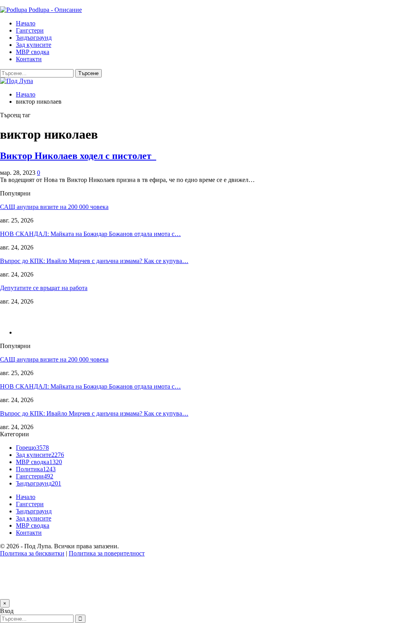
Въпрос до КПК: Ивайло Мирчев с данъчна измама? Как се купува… (94, 260)
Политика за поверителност (107, 553)
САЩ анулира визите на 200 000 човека (54, 206)
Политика (36, 469)
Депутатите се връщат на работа (43, 287)
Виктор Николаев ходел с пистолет (78, 156)
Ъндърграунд (34, 37)
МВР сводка (32, 51)
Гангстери (30, 30)
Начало (25, 23)
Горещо (32, 447)
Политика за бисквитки (32, 553)
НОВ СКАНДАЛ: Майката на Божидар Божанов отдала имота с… (90, 233)
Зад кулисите (33, 44)
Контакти (29, 59)
